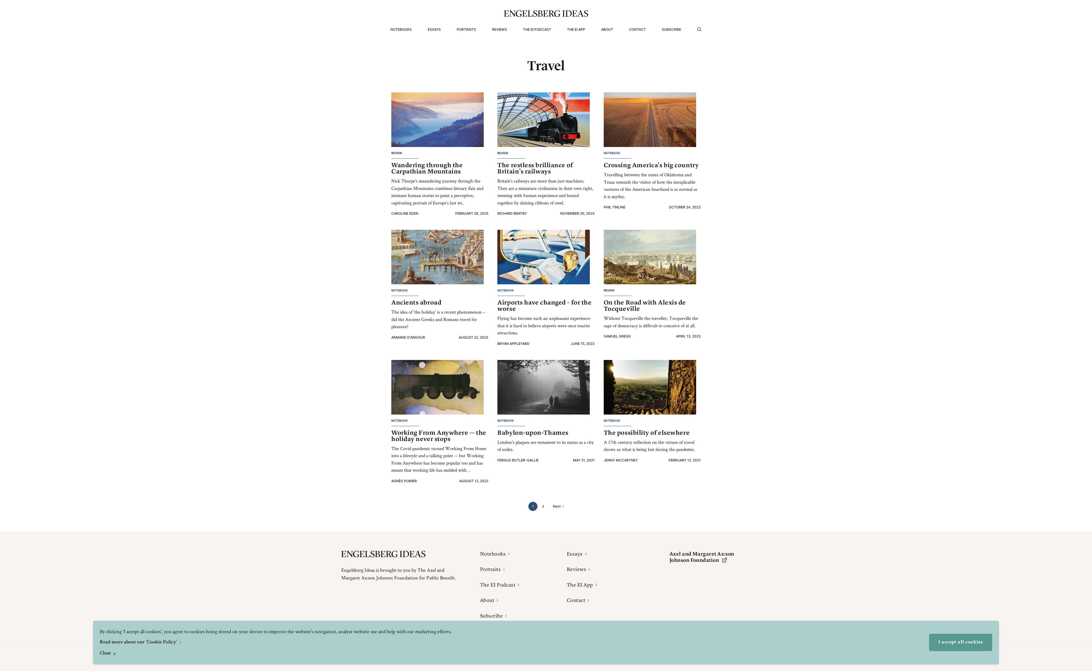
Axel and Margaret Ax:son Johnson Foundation (701, 557)
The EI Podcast (537, 29)
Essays (434, 29)
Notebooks (401, 29)
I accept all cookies (960, 642)
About (607, 29)
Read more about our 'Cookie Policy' (139, 642)
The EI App (576, 29)
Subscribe (671, 29)
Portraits (466, 29)
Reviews (499, 29)
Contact (637, 29)
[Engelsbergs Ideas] (546, 13)
